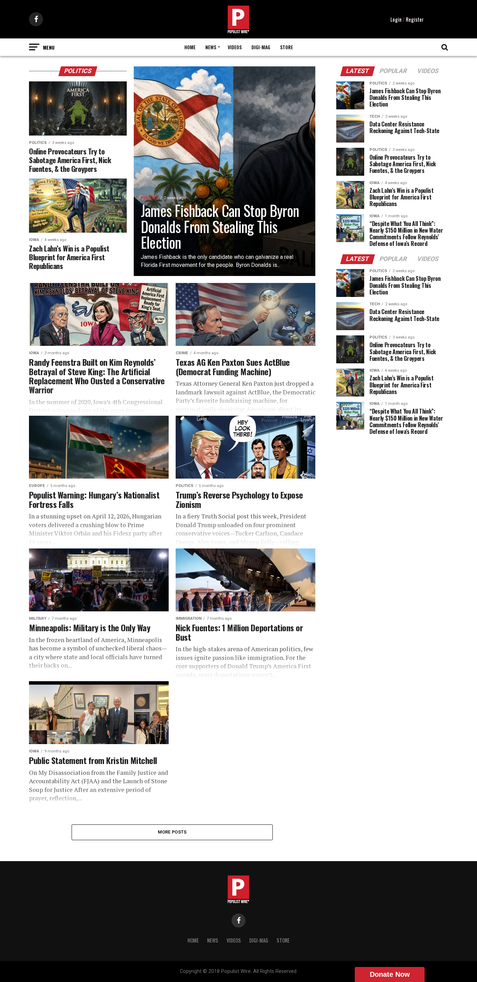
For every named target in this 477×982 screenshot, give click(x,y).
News (210, 47)
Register (415, 19)
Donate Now (390, 974)
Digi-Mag (260, 47)
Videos (235, 47)
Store (286, 47)
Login (396, 19)
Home (190, 47)
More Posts (172, 832)
